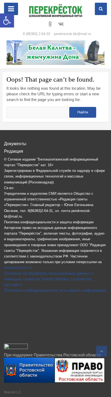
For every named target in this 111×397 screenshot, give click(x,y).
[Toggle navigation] (11, 9)
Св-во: (9, 188)
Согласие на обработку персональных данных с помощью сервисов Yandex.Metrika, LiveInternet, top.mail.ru (49, 279)
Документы (15, 143)
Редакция (13, 151)
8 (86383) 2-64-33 (36, 34)
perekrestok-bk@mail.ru (72, 34)
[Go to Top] (101, 351)
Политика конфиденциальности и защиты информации (55, 290)
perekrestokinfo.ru (18, 268)
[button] (7, 20)
